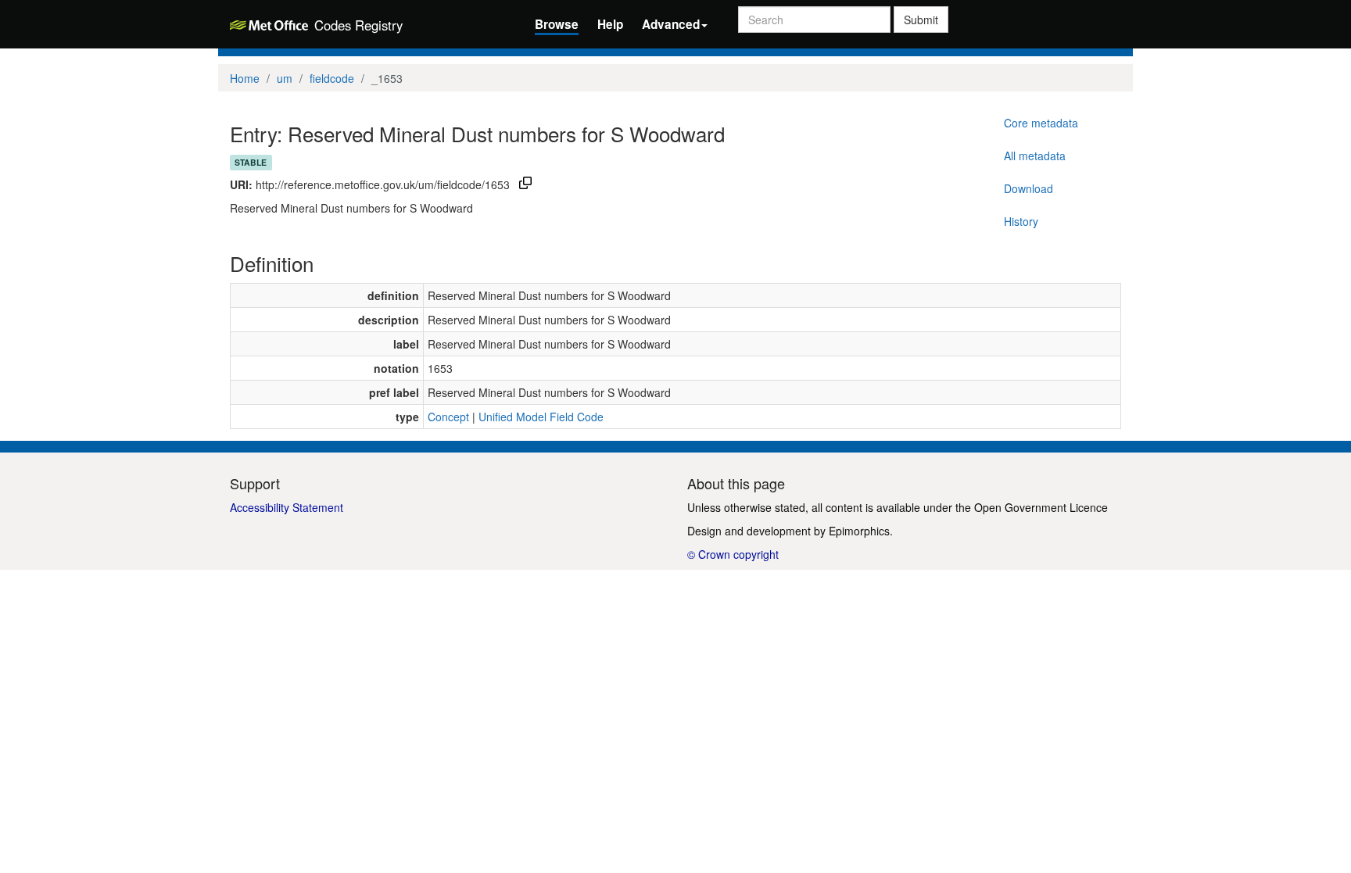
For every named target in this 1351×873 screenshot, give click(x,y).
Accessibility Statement (286, 507)
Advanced (671, 24)
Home (245, 78)
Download (1028, 188)
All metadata (1035, 155)
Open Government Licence (1041, 507)
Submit (921, 19)
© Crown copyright (733, 554)
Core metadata (1041, 123)
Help (610, 24)
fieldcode (332, 78)
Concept (448, 416)
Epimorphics (859, 530)
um (284, 78)
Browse (557, 24)
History (1021, 221)
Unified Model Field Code (541, 416)
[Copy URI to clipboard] (525, 184)
